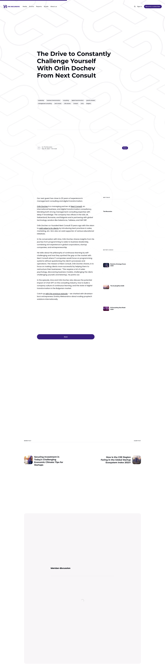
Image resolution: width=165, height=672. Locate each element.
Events (31, 6)
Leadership (41, 100)
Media (25, 6)
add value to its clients (49, 228)
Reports (39, 6)
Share (125, 148)
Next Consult (76, 206)
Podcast (76, 103)
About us (53, 6)
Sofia (82, 103)
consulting (66, 100)
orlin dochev (67, 103)
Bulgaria (88, 103)
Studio (46, 6)
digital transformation (78, 100)
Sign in (139, 6)
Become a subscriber (152, 6)
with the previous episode (56, 293)
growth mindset (90, 100)
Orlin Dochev (42, 206)
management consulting (45, 103)
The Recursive (48, 147)
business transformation (53, 100)
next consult (58, 103)
